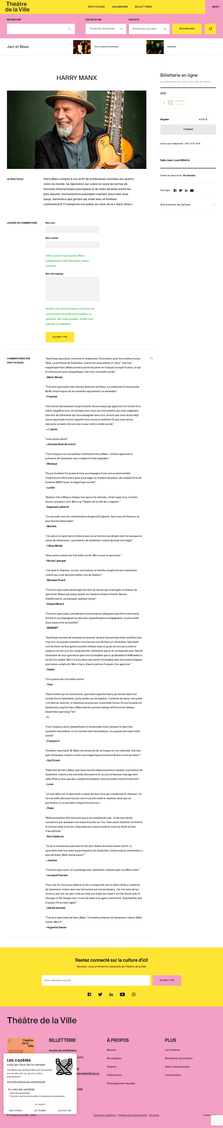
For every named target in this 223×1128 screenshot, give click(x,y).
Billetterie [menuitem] (143, 7)
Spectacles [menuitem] (96, 7)
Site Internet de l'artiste (175, 204)
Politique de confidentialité (132, 1115)
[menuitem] (17, 7)
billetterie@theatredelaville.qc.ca (79, 1073)
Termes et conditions (104, 1115)
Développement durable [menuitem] (121, 1083)
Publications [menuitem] (114, 1075)
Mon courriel (52, 238)
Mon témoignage (54, 274)
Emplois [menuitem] (111, 1067)
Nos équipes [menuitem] (114, 1058)
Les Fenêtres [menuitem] (172, 1050)
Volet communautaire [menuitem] (177, 1067)
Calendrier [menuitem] (120, 7)
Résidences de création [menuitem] (179, 1058)
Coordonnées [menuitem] (173, 1075)
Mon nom (50, 223)
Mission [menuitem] (111, 1050)
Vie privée (154, 1115)
